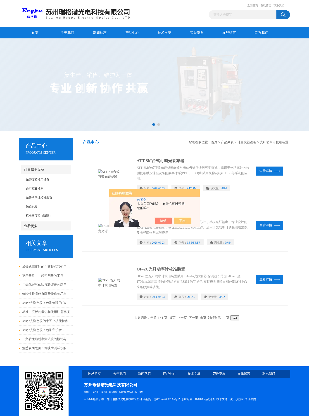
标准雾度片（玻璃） (39, 215)
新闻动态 (100, 33)
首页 (35, 33)
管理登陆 (250, 399)
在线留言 (265, 5)
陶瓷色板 (32, 206)
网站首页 (94, 373)
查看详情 (265, 171)
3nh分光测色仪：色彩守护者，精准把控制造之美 (46, 330)
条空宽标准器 (34, 188)
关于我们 (67, 33)
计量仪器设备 (34, 169)
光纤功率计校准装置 (39, 197)
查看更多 (31, 226)
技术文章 (164, 33)
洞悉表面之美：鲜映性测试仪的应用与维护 (46, 348)
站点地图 (209, 399)
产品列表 (227, 142)
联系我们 (278, 5)
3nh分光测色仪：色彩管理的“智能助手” (46, 303)
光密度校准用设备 (37, 179)
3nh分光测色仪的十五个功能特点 (45, 321)
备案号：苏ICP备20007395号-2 (161, 399)
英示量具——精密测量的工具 (42, 275)
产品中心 (132, 33)
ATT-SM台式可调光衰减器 (160, 160)
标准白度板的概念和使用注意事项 (46, 312)
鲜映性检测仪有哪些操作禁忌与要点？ (46, 294)
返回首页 (252, 5)
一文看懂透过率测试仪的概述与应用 (46, 339)
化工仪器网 (237, 399)
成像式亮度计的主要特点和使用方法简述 (46, 266)
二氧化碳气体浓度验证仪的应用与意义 (46, 285)
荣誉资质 (197, 33)
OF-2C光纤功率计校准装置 (161, 269)
